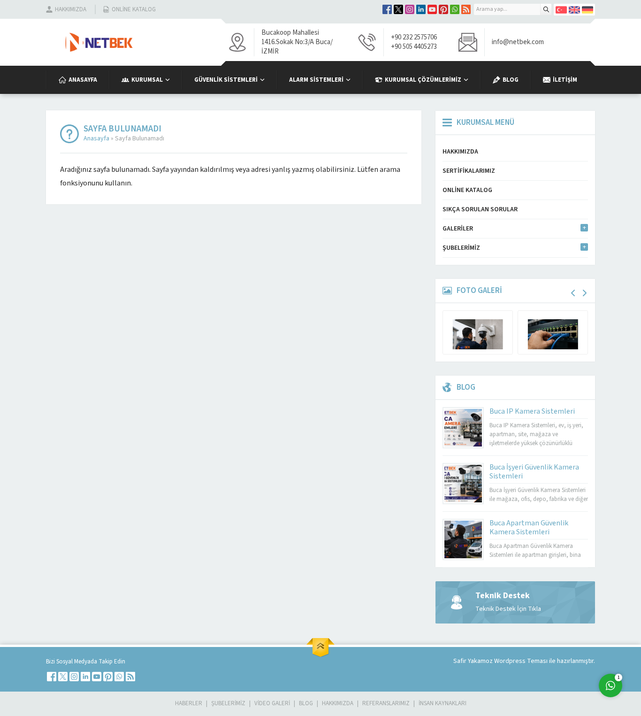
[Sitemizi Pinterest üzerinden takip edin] (443, 9)
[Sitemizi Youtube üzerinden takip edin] (432, 9)
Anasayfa (96, 138)
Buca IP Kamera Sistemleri (532, 411)
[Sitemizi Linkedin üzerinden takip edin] (421, 9)
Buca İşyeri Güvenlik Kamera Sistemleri (534, 471)
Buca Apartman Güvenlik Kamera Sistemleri (528, 527)
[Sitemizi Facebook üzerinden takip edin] (387, 9)
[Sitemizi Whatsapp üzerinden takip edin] (454, 9)
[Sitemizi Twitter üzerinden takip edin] (398, 9)
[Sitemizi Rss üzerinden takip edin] (466, 9)
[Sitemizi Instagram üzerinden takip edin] (409, 9)
